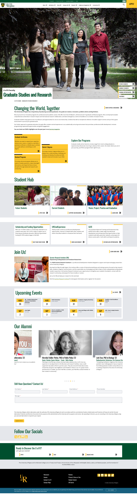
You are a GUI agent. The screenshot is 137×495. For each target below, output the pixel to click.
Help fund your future (39, 242)
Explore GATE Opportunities (111, 242)
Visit (55, 455)
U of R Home (17, 101)
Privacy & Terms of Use (74, 477)
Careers (45, 477)
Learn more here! (114, 251)
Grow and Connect (77, 242)
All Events (115, 292)
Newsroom (46, 475)
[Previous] (16, 355)
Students (52, 1)
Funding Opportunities (125, 92)
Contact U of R (47, 480)
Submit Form (19, 421)
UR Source (71, 482)
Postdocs (121, 96)
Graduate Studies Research (29, 101)
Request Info (90, 455)
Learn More (115, 213)
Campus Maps (47, 482)
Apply (22, 455)
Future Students (123, 84)
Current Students (124, 88)
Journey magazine (54, 129)
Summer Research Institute (61, 279)
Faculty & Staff (60, 1)
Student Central (72, 480)
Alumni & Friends (70, 1)
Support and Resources (75, 213)
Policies (70, 475)
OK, (111, 490)
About (44, 5)
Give (77, 1)
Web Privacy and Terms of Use (39, 491)
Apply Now (42, 213)
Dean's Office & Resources (112, 108)
